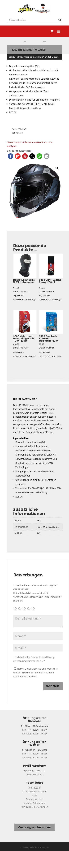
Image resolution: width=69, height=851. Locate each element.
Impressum (34, 787)
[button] (10, 156)
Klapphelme (30, 56)
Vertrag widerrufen (34, 827)
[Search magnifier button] (60, 20)
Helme (19, 56)
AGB (34, 795)
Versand (19, 133)
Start (11, 56)
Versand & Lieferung (35, 803)
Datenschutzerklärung (42, 657)
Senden (52, 686)
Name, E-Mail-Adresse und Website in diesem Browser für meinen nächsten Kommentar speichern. (35, 672)
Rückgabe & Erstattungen (34, 806)
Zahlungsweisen (34, 799)
